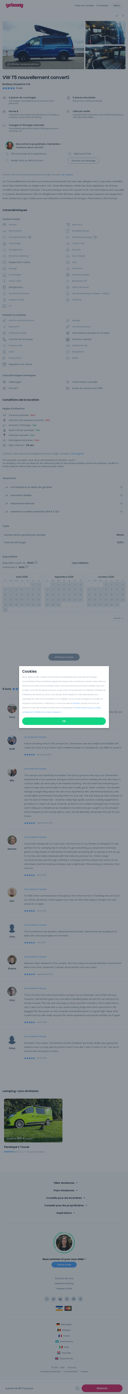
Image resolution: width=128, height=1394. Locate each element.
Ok (64, 721)
